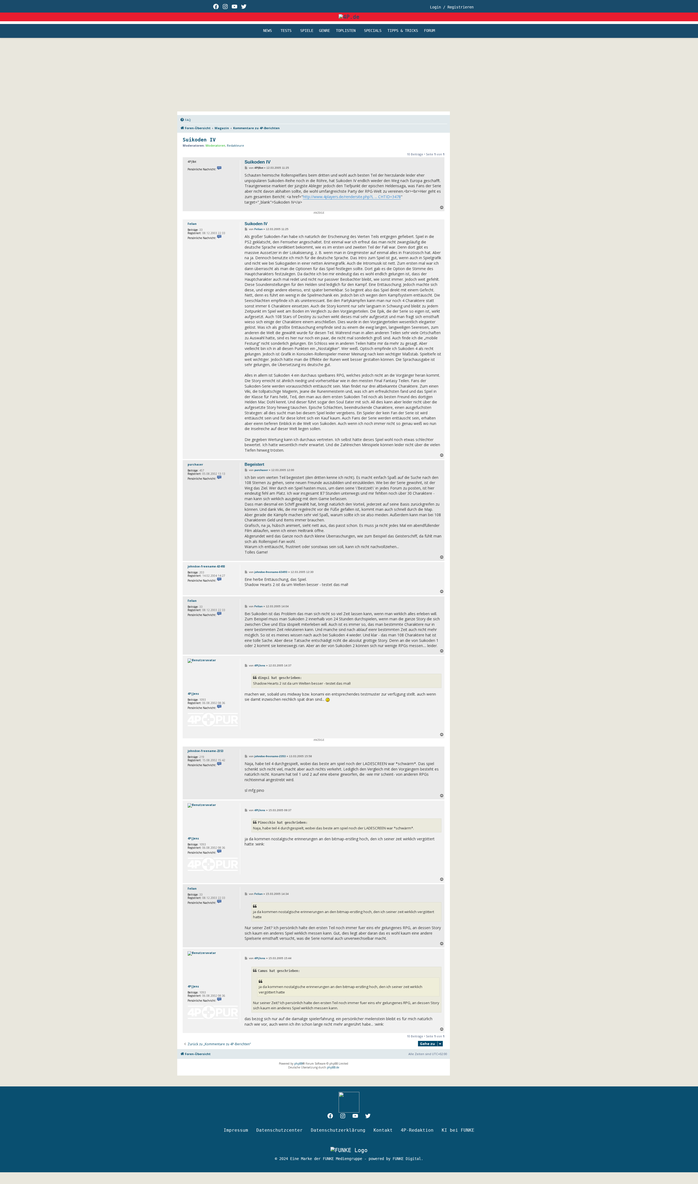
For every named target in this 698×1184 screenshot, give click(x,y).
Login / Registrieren (452, 7)
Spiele (306, 31)
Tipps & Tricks (402, 31)
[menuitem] (185, 120)
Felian (192, 223)
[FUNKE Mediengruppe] (349, 1149)
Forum (429, 31)
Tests (286, 31)
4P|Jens (193, 693)
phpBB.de (333, 1067)
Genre (324, 31)
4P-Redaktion (417, 1130)
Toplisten (346, 31)
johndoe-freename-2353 (206, 751)
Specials (372, 31)
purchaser (195, 464)
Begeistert (254, 464)
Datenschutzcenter (279, 1130)
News (267, 31)
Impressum (236, 1130)
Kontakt (383, 1130)
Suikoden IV (199, 140)
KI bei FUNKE (458, 1130)
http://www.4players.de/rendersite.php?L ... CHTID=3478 (352, 196)
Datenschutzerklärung (338, 1130)
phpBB (298, 1063)
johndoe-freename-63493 (206, 566)
